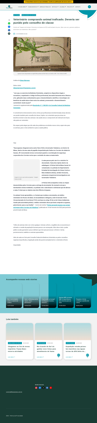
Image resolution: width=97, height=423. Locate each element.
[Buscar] (89, 6)
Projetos (70, 6)
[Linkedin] (9, 30)
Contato (77, 6)
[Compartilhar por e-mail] (9, 33)
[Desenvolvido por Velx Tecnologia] (83, 416)
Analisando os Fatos (29, 15)
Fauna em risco (32, 6)
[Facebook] (9, 27)
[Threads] (43, 388)
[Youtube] (51, 388)
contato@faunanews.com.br (14, 392)
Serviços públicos (45, 6)
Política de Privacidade (16, 415)
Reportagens (41, 343)
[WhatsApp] (9, 23)
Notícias (54, 6)
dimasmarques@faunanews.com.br (24, 88)
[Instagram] (36, 388)
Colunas (62, 6)
